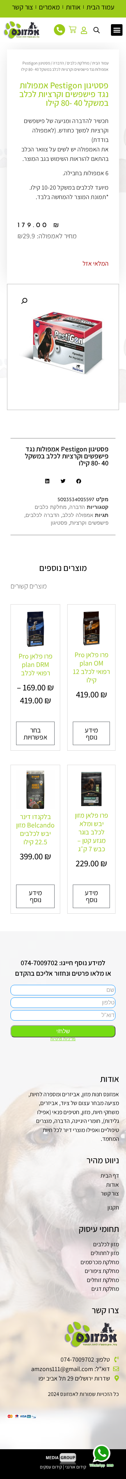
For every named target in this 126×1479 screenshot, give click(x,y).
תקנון (113, 1207)
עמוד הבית (100, 63)
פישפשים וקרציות (89, 523)
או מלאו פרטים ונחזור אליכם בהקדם (63, 973)
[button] (116, 30)
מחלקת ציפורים (102, 1271)
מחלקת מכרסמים (99, 1262)
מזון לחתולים (105, 1253)
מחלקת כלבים (78, 63)
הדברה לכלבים (42, 515)
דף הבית (109, 1175)
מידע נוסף (91, 733)
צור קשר (110, 1193)
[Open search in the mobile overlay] (96, 29)
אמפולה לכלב (77, 515)
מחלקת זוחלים (103, 1280)
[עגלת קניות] (74, 29)
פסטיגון (59, 523)
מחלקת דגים (105, 1289)
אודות (112, 1184)
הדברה (58, 63)
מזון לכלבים (106, 1244)
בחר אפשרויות (35, 733)
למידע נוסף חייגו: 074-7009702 (63, 962)
